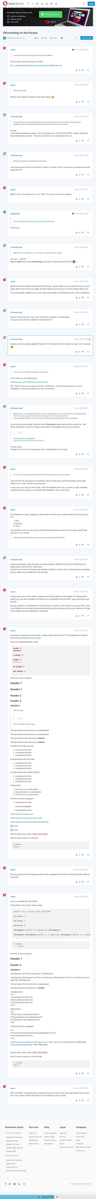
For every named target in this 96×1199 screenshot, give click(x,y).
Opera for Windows (14, 1137)
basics (31, 289)
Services (33, 1127)
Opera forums (50, 1140)
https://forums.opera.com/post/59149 (39, 65)
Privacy (63, 1137)
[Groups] (46, 3)
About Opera (81, 1133)
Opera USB (11, 1151)
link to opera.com (26, 814)
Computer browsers (13, 1133)
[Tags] (37, 3)
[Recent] (32, 3)
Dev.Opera (48, 1144)
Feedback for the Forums (15, 38)
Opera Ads (33, 1144)
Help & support (50, 1133)
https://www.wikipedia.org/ (22, 1045)
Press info (80, 1137)
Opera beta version (14, 1148)
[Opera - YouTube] (14, 1183)
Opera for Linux (12, 1144)
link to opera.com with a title (30, 818)
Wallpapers (33, 1140)
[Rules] (51, 3)
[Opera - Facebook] (5, 1183)
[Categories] (28, 3)
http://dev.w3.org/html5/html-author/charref (29, 382)
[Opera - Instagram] (24, 1183)
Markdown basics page (31, 638)
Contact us (80, 1151)
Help (46, 1127)
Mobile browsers (11, 1156)
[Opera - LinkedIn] (19, 1183)
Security (63, 1133)
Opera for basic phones (16, 1171)
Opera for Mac (12, 1141)
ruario (12, 50)
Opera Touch (11, 1167)
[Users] (42, 3)
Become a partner (83, 1147)
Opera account (35, 1137)
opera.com (22, 822)
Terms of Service (66, 1147)
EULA (62, 1144)
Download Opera (52, 14)
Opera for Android (14, 1160)
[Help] (56, 3)
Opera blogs (49, 1137)
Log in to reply (87, 38)
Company (81, 1127)
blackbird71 (15, 214)
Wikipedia (44, 822)
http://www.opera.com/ (38, 1042)
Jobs (78, 1140)
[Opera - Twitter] (9, 1183)
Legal (63, 1127)
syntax (87, 286)
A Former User (16, 117)
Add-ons (32, 1133)
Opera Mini (11, 1164)
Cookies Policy (66, 1140)
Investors (80, 1144)
